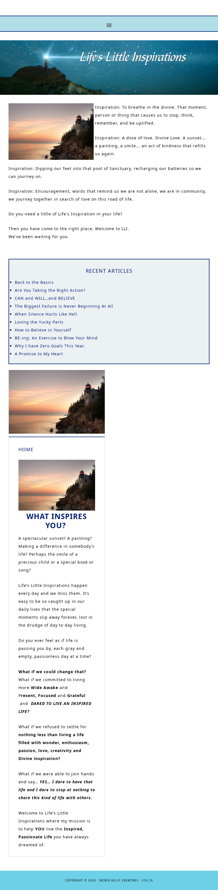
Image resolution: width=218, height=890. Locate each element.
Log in (147, 880)
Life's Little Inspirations (109, 12)
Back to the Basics (34, 282)
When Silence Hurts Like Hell (46, 314)
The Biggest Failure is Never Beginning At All (64, 306)
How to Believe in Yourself (43, 330)
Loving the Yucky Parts (39, 322)
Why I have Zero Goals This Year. (50, 346)
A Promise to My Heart (39, 353)
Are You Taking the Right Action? (50, 290)
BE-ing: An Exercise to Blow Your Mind (56, 338)
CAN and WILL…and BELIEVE (45, 298)
